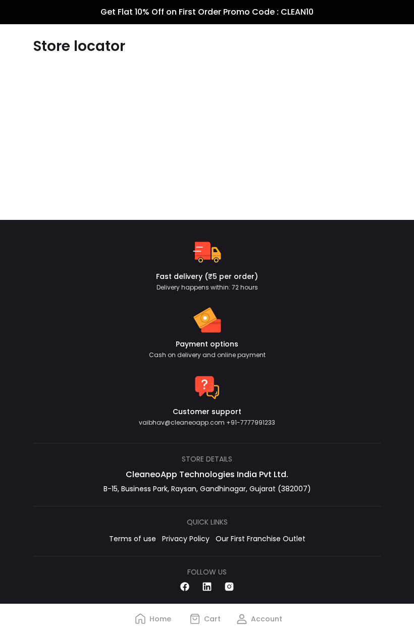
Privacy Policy (186, 539)
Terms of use (132, 539)
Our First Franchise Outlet (260, 539)
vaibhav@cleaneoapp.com (182, 422)
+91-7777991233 (250, 422)
